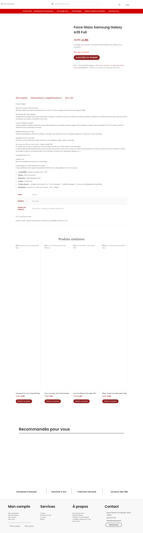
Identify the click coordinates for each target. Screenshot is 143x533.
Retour (42, 519)
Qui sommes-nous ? (78, 513)
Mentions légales (77, 515)
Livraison (43, 517)
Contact (42, 513)
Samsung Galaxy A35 (113, 67)
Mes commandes (13, 513)
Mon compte (15, 526)
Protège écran (102, 67)
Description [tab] (22, 97)
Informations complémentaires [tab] (46, 97)
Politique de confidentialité (80, 517)
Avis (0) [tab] (69, 97)
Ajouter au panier (87, 57)
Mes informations (13, 515)
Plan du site (76, 521)
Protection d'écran (118, 65)
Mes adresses (12, 517)
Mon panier (29, 526)
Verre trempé (78, 67)
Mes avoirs (11, 519)
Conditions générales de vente (81, 519)
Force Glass (99, 65)
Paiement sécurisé (45, 515)
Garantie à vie (108, 65)
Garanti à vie (93, 67)
